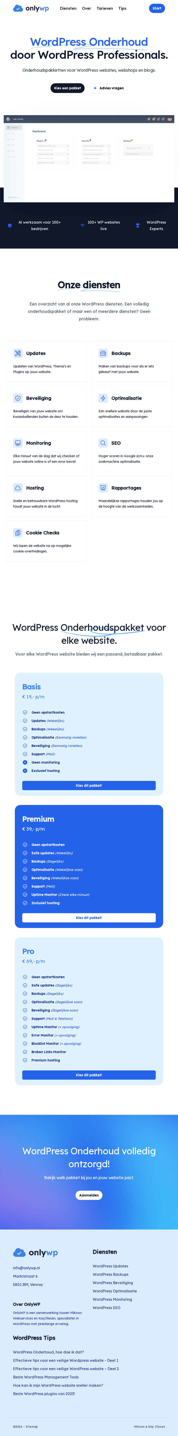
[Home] (31, 8)
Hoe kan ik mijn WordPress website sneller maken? (58, 1385)
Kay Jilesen (156, 1426)
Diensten (68, 8)
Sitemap (32, 1426)
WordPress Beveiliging (113, 1282)
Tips (122, 8)
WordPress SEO (107, 1307)
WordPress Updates (110, 1266)
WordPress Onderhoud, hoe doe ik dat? (48, 1352)
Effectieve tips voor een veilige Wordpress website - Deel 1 (65, 1360)
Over (86, 8)
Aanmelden (89, 1195)
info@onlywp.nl (26, 1268)
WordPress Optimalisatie (115, 1291)
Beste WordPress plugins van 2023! (44, 1393)
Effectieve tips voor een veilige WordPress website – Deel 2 (66, 1368)
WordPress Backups (110, 1274)
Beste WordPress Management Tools (46, 1377)
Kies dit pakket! (89, 785)
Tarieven (105, 8)
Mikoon (139, 1426)
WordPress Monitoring (112, 1299)
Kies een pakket (67, 88)
